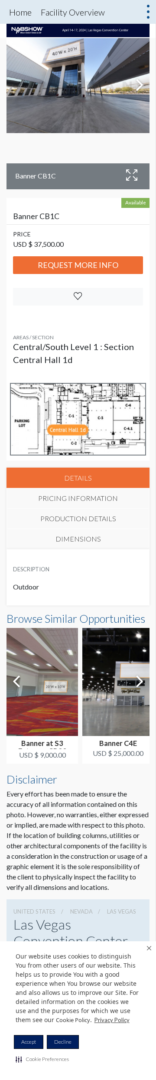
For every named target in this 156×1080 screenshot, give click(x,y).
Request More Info (78, 265)
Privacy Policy (112, 1019)
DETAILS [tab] (78, 478)
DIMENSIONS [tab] (78, 539)
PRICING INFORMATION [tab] (78, 498)
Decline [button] (63, 1042)
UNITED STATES (34, 911)
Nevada (81, 911)
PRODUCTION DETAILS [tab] (78, 518)
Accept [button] (28, 1042)
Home (20, 12)
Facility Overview (73, 12)
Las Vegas (121, 911)
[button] (42, 1059)
